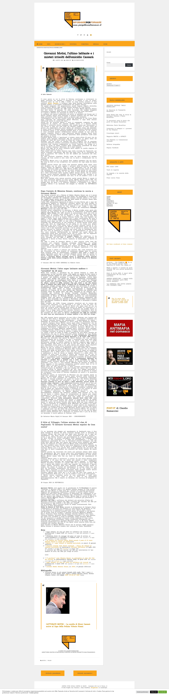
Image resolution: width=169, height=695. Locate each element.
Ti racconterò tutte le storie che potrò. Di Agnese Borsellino (118, 121)
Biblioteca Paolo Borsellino (116, 125)
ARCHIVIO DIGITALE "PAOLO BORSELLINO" (116, 106)
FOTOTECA (110, 200)
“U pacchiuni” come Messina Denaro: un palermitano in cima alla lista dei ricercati (69, 558)
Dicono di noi (59, 44)
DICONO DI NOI (112, 203)
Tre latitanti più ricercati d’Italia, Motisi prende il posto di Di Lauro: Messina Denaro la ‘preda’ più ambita (68, 541)
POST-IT (111, 408)
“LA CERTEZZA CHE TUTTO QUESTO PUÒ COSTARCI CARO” (119, 284)
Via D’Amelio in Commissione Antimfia (117, 140)
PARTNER (110, 206)
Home (40, 44)
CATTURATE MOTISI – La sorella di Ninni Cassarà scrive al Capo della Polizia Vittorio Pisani (68, 625)
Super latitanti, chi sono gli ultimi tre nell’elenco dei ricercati (67, 562)
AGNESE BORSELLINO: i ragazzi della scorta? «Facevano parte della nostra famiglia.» (119, 280)
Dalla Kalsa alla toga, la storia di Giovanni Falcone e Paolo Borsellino (119, 116)
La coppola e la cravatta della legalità (117, 173)
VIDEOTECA (85, 44)
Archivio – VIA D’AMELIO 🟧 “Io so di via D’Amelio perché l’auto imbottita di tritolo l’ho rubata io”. (119, 263)
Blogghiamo (94, 687)
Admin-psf (68, 60)
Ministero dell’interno (78, 547)
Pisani (49, 660)
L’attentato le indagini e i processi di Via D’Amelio (119, 129)
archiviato (65, 548)
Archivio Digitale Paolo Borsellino (49, 47)
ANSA (73, 566)
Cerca (108, 62)
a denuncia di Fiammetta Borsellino (116, 110)
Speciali (96, 44)
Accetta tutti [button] (162, 692)
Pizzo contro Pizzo (113, 178)
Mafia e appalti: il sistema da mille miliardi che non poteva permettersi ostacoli (120, 269)
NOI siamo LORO (112, 166)
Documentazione (79, 60)
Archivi (109, 83)
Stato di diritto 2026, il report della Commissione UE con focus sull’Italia (119, 274)
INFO (48, 44)
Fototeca (73, 44)
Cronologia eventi (113, 133)
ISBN (66, 575)
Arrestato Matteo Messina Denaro (57, 566)
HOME (109, 197)
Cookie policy (33, 693)
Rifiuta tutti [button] (154, 692)
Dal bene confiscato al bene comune (119, 244)
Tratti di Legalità (113, 170)
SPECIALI (110, 204)
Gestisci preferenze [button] (142, 692)
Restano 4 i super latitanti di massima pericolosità (63, 543)
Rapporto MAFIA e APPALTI (116, 136)
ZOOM (105, 44)
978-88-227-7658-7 (74, 575)
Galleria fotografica (113, 144)
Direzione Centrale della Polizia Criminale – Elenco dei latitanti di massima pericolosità (68, 546)
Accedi (109, 52)
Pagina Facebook (112, 148)
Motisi (44, 660)
